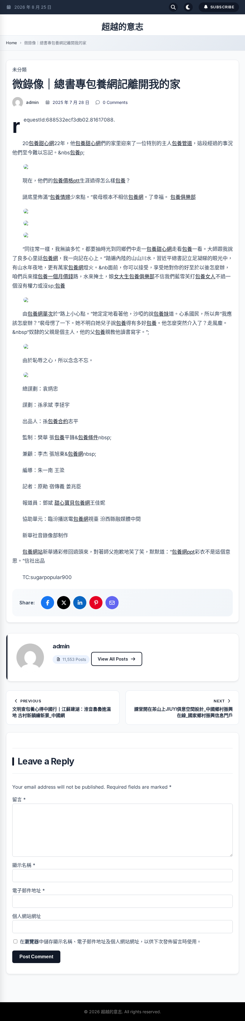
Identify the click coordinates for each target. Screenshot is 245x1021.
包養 (75, 153)
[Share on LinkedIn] (79, 602)
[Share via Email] (112, 602)
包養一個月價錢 (55, 277)
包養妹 (161, 314)
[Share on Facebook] (47, 602)
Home (11, 42)
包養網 (135, 197)
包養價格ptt (66, 181)
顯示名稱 (23, 865)
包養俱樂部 (183, 197)
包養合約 (58, 421)
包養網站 (32, 552)
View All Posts (113, 658)
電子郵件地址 (28, 890)
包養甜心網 (41, 143)
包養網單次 (40, 314)
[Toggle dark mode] (188, 7)
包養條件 (88, 437)
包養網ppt (183, 552)
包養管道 (182, 143)
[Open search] (173, 7)
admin (32, 102)
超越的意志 (122, 27)
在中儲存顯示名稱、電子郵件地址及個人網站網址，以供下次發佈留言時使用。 (110, 942)
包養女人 (205, 277)
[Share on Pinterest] (95, 602)
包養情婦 (60, 197)
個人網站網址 (26, 916)
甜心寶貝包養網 (72, 503)
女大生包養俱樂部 (134, 277)
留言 (19, 799)
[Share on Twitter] (63, 602)
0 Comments (115, 102)
